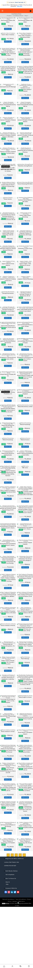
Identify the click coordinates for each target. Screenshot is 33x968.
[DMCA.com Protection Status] (5, 903)
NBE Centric (25, 467)
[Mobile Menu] (2, 11)
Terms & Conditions (21, 899)
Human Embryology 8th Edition (25, 184)
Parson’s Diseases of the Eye (8, 625)
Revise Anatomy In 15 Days (8, 731)
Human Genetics (8, 199)
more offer (19, 6)
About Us (8, 882)
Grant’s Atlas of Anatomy (8, 34)
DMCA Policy (21, 901)
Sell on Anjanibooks (10, 874)
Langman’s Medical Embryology (25, 279)
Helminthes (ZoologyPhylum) (25, 166)
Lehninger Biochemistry (8, 293)
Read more (8, 178)
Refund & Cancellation (8, 899)
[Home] (5, 15)
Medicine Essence (25, 440)
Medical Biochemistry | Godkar (25, 406)
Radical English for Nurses (25, 697)
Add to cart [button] (8, 29)
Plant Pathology (25, 658)
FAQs (7, 884)
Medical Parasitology (25, 424)
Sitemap (15, 901)
